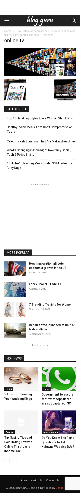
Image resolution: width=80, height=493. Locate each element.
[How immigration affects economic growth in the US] (15, 268)
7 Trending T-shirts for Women (50, 304)
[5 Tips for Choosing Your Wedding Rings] (21, 379)
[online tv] (40, 75)
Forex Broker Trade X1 (45, 284)
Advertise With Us (31, 480)
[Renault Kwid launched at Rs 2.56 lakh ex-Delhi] (15, 330)
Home (8, 31)
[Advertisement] (40, 7)
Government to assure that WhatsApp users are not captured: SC (57, 399)
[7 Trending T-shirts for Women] (15, 309)
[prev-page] (7, 460)
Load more (38, 345)
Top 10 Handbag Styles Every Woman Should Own (40, 118)
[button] (7, 20)
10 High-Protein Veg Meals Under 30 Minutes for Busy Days (39, 166)
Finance (9, 432)
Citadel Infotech (65, 488)
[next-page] (13, 460)
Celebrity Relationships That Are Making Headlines (41, 141)
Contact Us (52, 480)
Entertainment (50, 432)
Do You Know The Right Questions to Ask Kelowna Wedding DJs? (58, 442)
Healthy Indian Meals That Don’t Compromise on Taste (40, 129)
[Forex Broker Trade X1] (15, 289)
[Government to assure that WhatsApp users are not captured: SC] (59, 379)
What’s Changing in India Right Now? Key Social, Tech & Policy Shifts (39, 152)
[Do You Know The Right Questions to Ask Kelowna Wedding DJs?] (59, 422)
